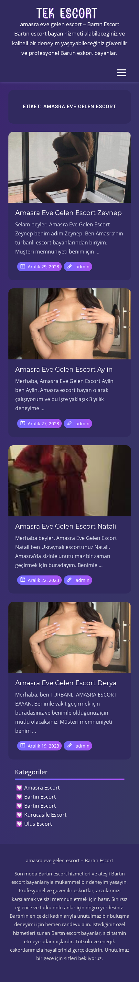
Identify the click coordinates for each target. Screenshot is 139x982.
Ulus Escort (38, 823)
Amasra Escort (42, 787)
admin (83, 267)
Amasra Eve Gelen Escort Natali (65, 526)
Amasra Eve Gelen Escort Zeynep (68, 213)
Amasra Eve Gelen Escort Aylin (64, 369)
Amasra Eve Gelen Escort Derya (66, 683)
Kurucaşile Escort (45, 814)
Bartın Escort (40, 796)
